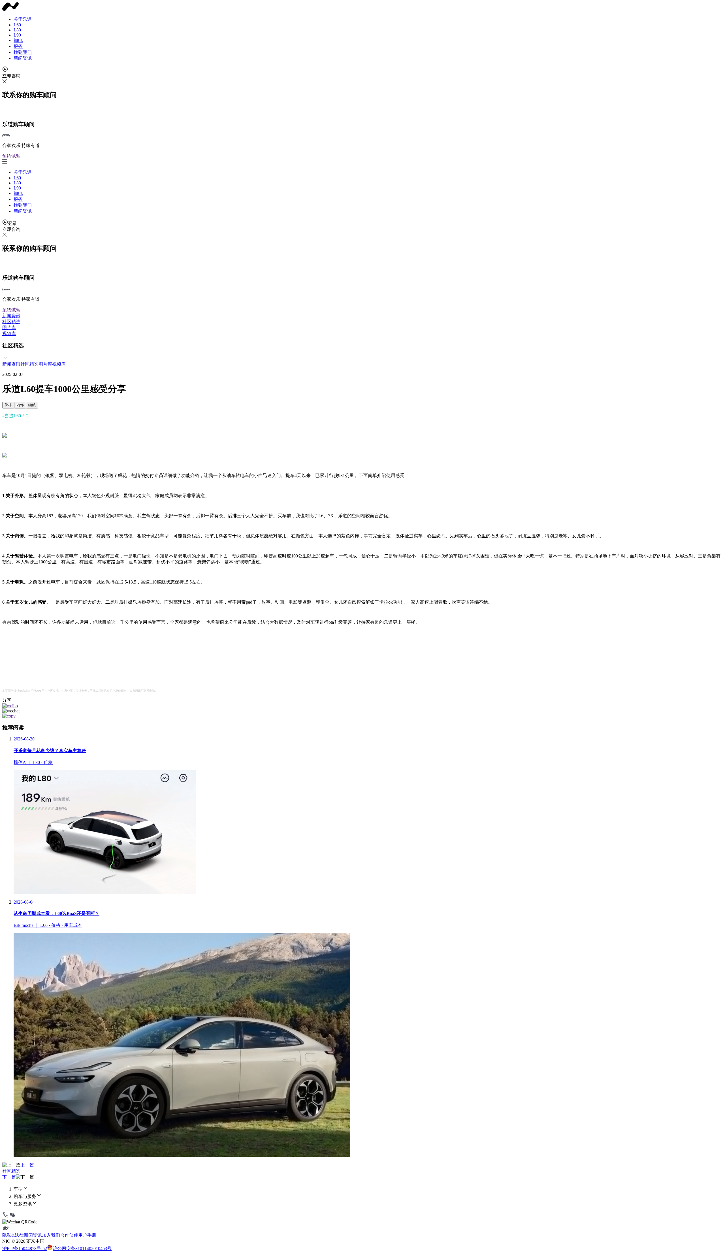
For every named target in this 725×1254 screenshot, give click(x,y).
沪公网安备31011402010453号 (82, 1248)
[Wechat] (12, 1216)
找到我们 (23, 52)
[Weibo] (5, 1229)
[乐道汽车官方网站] (10, 9)
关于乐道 (23, 19)
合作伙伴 (69, 1235)
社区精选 (11, 321)
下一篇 (9, 1177)
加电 (18, 40)
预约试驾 (11, 156)
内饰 (20, 405)
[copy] (9, 716)
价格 (8, 405)
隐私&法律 (13, 1235)
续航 (32, 405)
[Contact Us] (5, 1216)
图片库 (9, 327)
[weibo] (10, 705)
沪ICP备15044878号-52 (24, 1248)
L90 (17, 35)
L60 (17, 24)
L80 (17, 29)
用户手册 (87, 1235)
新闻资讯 (23, 58)
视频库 (9, 333)
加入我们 (51, 1235)
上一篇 (27, 1165)
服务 (18, 46)
